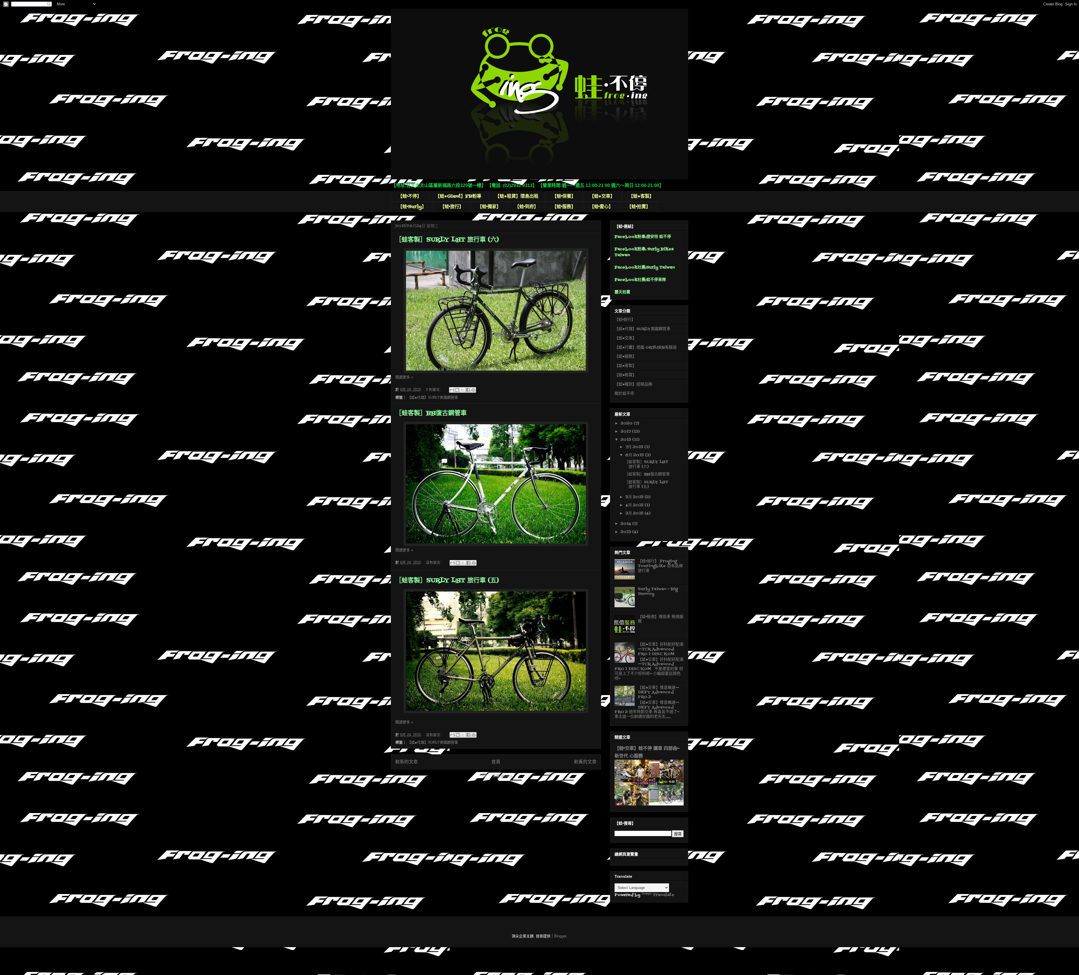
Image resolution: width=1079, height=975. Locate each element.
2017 (626, 432)
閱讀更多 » (404, 377)
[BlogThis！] (457, 390)
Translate (663, 895)
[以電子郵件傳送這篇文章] (452, 390)
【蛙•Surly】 (412, 207)
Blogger (560, 936)
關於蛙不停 (624, 394)
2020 (627, 423)
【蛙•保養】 (564, 196)
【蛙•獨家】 (489, 207)
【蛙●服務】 (625, 357)
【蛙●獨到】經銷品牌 (633, 384)
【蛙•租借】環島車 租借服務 (660, 619)
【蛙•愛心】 (601, 207)
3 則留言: (434, 389)
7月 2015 (634, 447)
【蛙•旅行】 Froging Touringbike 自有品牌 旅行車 (660, 566)
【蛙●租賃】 (625, 375)
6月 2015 (635, 455)
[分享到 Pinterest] (473, 390)
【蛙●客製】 (641, 196)
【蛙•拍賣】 (638, 207)
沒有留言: (434, 562)
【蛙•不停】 (409, 196)
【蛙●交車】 (602, 196)
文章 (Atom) (502, 776)
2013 (626, 532)
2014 (626, 524)
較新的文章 (406, 761)
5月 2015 (635, 497)
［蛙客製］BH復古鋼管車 (431, 413)
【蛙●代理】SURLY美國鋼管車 (432, 397)
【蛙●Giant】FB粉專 (458, 196)
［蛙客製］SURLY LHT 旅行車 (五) (447, 580)
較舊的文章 (585, 761)
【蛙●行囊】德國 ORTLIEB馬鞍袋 (646, 348)
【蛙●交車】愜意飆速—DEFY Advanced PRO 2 (658, 692)
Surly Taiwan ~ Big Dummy (658, 591)
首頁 (495, 761)
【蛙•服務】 (564, 207)
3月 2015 (635, 513)
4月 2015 (635, 505)
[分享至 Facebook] (468, 390)
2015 (626, 440)
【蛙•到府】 (526, 207)
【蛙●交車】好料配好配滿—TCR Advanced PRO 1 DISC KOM (660, 649)
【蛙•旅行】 (452, 207)
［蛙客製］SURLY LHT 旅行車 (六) (447, 240)
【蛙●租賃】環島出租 (516, 196)
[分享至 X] (462, 390)
